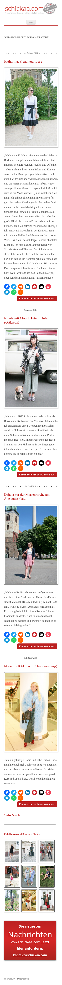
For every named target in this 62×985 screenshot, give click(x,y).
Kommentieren (37, 298)
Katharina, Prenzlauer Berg (23, 61)
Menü (31, 22)
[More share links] (20, 292)
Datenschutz (23, 978)
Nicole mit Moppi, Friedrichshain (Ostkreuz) (27, 320)
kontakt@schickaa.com (30, 955)
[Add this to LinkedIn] (27, 286)
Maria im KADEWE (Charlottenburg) (30, 666)
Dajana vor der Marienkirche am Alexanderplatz (27, 496)
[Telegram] (7, 292)
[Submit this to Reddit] (20, 286)
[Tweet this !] (14, 286)
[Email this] (41, 286)
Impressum (9, 978)
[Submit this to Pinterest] (34, 286)
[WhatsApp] (14, 292)
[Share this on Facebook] (7, 286)
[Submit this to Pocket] (48, 286)
